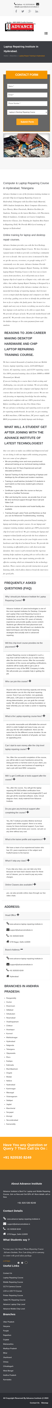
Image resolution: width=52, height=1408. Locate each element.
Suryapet (10, 1112)
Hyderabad (10, 1041)
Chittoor (9, 1026)
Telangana (10, 1049)
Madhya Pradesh (10, 1348)
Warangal (10, 1092)
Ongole (9, 1073)
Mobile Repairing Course (13, 1282)
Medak (9, 1077)
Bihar (5, 1353)
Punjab (6, 1331)
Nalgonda (10, 1045)
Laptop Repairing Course (13, 1278)
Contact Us (7, 1273)
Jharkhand (7, 1357)
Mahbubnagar (12, 1037)
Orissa (5, 1362)
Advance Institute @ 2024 (37, 1398)
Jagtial (8, 1104)
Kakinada (10, 1065)
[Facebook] (15, 11)
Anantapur (10, 1030)
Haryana (6, 1326)
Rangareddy (11, 998)
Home (6, 56)
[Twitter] (22, 11)
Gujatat (6, 1340)
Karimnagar (11, 1089)
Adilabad (9, 1010)
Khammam (10, 1006)
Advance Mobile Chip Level (14, 1309)
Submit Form (27, 121)
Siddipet (9, 1100)
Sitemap (44, 1403)
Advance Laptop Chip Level (14, 1304)
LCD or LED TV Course (12, 1291)
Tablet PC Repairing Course (14, 1300)
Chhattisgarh (8, 1366)
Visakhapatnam (12, 1022)
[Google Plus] (29, 11)
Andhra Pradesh (9, 1375)
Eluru (8, 1057)
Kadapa (9, 1061)
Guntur (9, 1002)
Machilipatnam (12, 1069)
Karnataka (7, 1380)
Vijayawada (10, 1053)
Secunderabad (12, 1120)
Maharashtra (8, 1344)
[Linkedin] (37, 11)
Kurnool (9, 1033)
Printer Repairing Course (13, 1295)
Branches (13, 56)
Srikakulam (10, 1014)
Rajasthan (7, 1335)
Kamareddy (11, 1124)
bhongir (9, 1116)
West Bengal (8, 1371)
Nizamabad (10, 1018)
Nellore (9, 1081)
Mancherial (10, 1108)
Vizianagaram (11, 1096)
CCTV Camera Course (12, 1286)
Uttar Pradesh (8, 1322)
